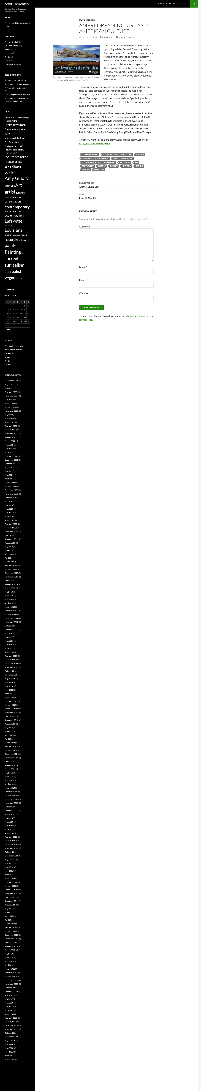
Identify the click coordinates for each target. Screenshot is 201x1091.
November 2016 (11, 667)
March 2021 (10, 482)
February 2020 (11, 524)
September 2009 (11, 991)
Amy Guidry (108, 37)
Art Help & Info (11, 42)
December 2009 (11, 980)
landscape (8, 225)
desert (17, 211)
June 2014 (9, 776)
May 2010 (9, 961)
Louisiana (13, 230)
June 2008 (9, 1048)
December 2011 (11, 890)
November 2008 (11, 1029)
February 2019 (11, 565)
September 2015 (11, 720)
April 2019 (9, 558)
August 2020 (10, 501)
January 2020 (10, 528)
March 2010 (10, 969)
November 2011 (11, 893)
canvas (17, 197)
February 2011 (11, 927)
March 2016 (10, 697)
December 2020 (11, 490)
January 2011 (10, 931)
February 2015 (11, 746)
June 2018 (9, 595)
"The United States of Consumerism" (98, 162)
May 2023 (9, 418)
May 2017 (9, 644)
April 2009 (9, 1010)
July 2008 (9, 1044)
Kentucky (126, 166)
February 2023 (11, 426)
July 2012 (9, 863)
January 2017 (10, 660)
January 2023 (10, 430)
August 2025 (10, 384)
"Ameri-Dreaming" (90, 155)
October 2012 (10, 852)
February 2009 (11, 1018)
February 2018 (11, 611)
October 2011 (10, 897)
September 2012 (11, 856)
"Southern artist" (17, 157)
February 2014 (11, 791)
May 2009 (9, 1006)
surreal (11, 258)
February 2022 (11, 456)
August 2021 (10, 467)
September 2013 (11, 810)
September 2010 (11, 946)
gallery (113, 166)
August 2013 (10, 814)
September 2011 (11, 901)
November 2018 (11, 577)
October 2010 (10, 942)
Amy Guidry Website (13, 349)
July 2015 (9, 727)
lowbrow (8, 235)
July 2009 (9, 999)
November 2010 (11, 939)
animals (10, 185)
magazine (16, 235)
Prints (7, 57)
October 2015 (10, 716)
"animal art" (10, 117)
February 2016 (11, 701)
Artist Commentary (17, 3)
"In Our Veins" (13, 142)
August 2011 (10, 905)
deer (11, 211)
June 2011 (9, 912)
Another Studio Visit (89, 185)
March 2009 (10, 1014)
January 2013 (10, 840)
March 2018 (10, 607)
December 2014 (11, 754)
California (9, 197)
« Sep (7, 329)
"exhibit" (140, 155)
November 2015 (11, 712)
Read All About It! (88, 196)
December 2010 (11, 935)
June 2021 (9, 475)
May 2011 (9, 916)
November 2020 (11, 494)
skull (23, 253)
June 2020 (9, 509)
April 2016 (9, 693)
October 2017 (10, 626)
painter (11, 245)
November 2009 (11, 984)
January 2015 (10, 750)
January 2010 (10, 976)
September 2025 (11, 381)
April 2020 (9, 516)
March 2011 (10, 923)
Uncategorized (11, 64)
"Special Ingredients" (123, 158)
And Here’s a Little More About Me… (172, 4)
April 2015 (9, 739)
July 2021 (9, 471)
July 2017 (9, 637)
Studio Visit (21, 80)
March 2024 (10, 403)
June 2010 (9, 957)
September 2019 (11, 539)
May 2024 (9, 399)
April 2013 (9, 829)
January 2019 (10, 569)
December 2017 (11, 618)
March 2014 (10, 788)
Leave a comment (127, 37)
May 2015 (9, 735)
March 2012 (10, 878)
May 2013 (9, 825)
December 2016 (11, 663)
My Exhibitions (87, 20)
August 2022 (10, 441)
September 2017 (11, 629)
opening (139, 166)
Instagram (9, 357)
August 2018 (10, 588)
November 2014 (11, 758)
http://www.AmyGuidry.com (94, 143)
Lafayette (13, 221)
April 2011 (9, 920)
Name (83, 266)
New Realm (21, 240)
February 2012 (11, 882)
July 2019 (9, 546)
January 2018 (10, 614)
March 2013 (10, 833)
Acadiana (13, 166)
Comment (85, 226)
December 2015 (11, 709)
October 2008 (10, 1033)
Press (7, 53)
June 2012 (9, 867)
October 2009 (10, 988)
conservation (13, 201)
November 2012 (11, 848)
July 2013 (9, 818)
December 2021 (11, 460)
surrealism (14, 265)
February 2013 (11, 837)
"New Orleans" (11, 153)
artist (10, 191)
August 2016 (10, 678)
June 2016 (9, 686)
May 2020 (9, 512)
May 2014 (9, 780)
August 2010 (10, 950)
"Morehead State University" (95, 158)
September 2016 (11, 675)
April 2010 (9, 965)
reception (99, 170)
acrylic (9, 172)
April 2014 (9, 784)
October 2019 (10, 535)
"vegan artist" (14, 161)
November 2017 (11, 622)
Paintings (8, 49)
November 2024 (11, 396)
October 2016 (10, 671)
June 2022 (9, 445)
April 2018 (9, 603)
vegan (10, 277)
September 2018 (11, 584)
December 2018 (11, 573)
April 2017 (9, 648)
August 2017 (10, 633)
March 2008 (10, 1059)
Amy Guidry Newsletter (14, 346)
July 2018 (9, 592)
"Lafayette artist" (14, 146)
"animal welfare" (16, 124)
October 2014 (10, 761)
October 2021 (10, 463)
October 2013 (10, 807)
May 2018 (9, 599)
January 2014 (10, 795)
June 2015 (9, 731)
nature (10, 239)
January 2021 (10, 486)
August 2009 (10, 995)
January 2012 (10, 886)
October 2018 (10, 580)
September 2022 (11, 437)
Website (83, 293)
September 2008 (11, 1037)
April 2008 (9, 1055)
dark (7, 211)
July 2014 (9, 773)
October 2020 (10, 497)
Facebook (9, 353)
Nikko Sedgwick (11, 94)
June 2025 (9, 388)
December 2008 (11, 1025)
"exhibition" (18, 138)
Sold (6, 61)
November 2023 (11, 411)
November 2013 (11, 803)
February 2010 (11, 972)
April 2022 (9, 452)
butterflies (20, 192)
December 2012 (11, 844)
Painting (86, 170)
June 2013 (9, 822)
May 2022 (9, 448)
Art (136, 162)
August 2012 (10, 859)
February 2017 (11, 656)
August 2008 (10, 1040)
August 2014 (10, 769)
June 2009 (9, 1003)
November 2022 (11, 433)
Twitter (8, 365)
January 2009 (10, 1021)
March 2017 (10, 652)
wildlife (19, 278)
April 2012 (9, 874)
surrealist (13, 271)
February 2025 (11, 392)
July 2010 (9, 954)
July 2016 (9, 682)
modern (23, 235)
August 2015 (10, 724)
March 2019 (10, 562)
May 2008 (9, 1052)
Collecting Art (23, 84)
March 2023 (10, 422)
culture (102, 166)
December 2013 (11, 799)
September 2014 (11, 765)
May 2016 (9, 690)
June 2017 (9, 641)
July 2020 (9, 505)
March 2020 (10, 520)
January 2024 (10, 407)
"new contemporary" (15, 149)
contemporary (17, 206)
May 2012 (9, 871)
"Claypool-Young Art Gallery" (117, 155)
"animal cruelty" (23, 118)
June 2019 (9, 550)
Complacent (88, 166)
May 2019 (9, 554)
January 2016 (10, 705)
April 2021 (9, 479)
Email (83, 280)
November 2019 (11, 531)
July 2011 (9, 908)
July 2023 (9, 414)
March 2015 (10, 742)
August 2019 (10, 543)
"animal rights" (11, 121)
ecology (10, 215)
